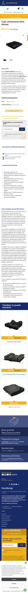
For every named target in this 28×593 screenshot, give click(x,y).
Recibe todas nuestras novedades (11, 539)
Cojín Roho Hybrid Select (14, 342)
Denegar (14, 583)
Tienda (6, 15)
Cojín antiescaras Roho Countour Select (14, 374)
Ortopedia (12, 15)
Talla (2, 101)
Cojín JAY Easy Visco (14, 407)
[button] (26, 562)
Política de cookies (6, 591)
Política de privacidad (15, 591)
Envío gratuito (7, 430)
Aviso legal (14, 134)
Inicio (2, 15)
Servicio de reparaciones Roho (13, 157)
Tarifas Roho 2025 (10, 158)
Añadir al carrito (14, 110)
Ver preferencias (14, 587)
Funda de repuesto (6, 104)
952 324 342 (12, 530)
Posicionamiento (18, 15)
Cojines (25, 15)
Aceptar (14, 579)
